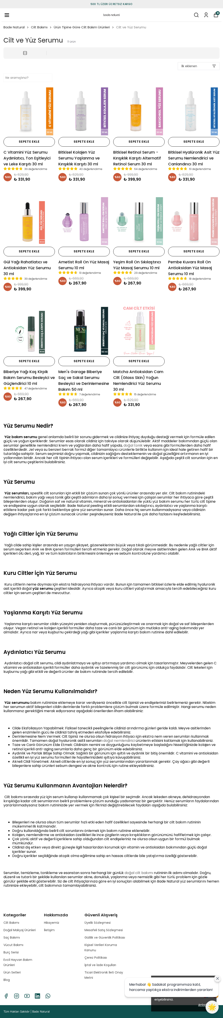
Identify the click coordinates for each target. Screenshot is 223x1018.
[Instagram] (16, 996)
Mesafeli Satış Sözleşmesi (103, 930)
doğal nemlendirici (119, 740)
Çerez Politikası (95, 957)
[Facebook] (6, 996)
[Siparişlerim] (206, 15)
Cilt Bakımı (39, 27)
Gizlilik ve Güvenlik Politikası (104, 937)
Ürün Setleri (12, 972)
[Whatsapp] (48, 996)
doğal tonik (133, 445)
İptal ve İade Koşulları (100, 965)
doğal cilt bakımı (139, 872)
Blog (6, 980)
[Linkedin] (37, 996)
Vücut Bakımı (13, 945)
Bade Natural (14, 27)
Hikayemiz (51, 922)
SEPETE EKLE (29, 141)
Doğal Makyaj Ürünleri (19, 930)
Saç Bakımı (11, 937)
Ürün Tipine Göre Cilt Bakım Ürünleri (82, 27)
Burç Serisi (11, 952)
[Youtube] (27, 996)
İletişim (49, 930)
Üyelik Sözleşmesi (97, 922)
